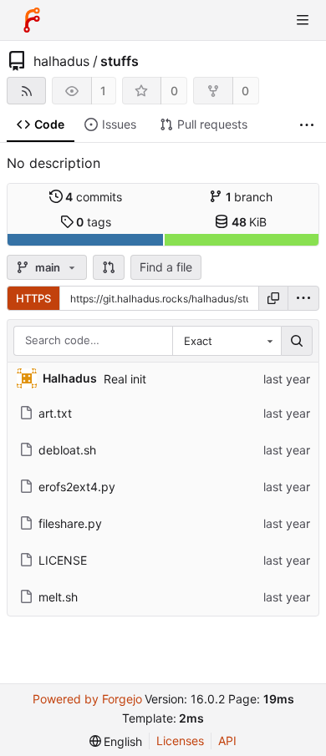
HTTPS (33, 298)
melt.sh (58, 597)
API (227, 740)
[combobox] (226, 341)
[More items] (306, 125)
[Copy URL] (273, 298)
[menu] (303, 298)
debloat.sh (67, 450)
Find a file (166, 267)
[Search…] (297, 341)
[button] (109, 267)
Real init (125, 379)
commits (93, 197)
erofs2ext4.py (76, 486)
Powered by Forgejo (87, 699)
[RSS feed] (26, 90)
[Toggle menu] (303, 20)
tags (93, 222)
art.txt (55, 413)
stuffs (119, 61)
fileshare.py (70, 523)
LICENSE (62, 560)
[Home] (31, 20)
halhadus (61, 61)
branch (249, 197)
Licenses (180, 740)
